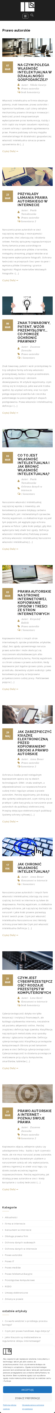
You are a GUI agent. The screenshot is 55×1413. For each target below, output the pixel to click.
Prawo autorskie (30, 88)
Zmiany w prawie (14, 1299)
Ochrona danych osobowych (20, 1242)
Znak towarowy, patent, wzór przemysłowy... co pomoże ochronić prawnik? (34, 332)
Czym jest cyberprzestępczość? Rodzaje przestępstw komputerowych (35, 985)
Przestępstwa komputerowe (20, 1280)
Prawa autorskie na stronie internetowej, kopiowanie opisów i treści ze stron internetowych (34, 602)
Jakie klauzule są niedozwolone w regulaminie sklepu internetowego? (21, 1339)
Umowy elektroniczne (16, 1292)
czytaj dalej (9, 151)
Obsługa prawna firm (16, 1236)
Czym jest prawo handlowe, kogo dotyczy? (27, 1331)
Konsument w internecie (34, 880)
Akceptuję (27, 1389)
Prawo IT (9, 1261)
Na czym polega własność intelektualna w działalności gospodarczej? (35, 72)
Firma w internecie (15, 1223)
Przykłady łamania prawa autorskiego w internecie (33, 199)
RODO (8, 1286)
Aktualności (11, 1217)
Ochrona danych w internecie (21, 1248)
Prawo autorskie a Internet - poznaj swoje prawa (35, 1116)
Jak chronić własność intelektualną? (34, 867)
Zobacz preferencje (27, 1398)
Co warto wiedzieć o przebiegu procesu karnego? (25, 1323)
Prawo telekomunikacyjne (18, 1273)
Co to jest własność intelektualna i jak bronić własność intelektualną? (34, 464)
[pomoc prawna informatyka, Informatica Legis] (27, 6)
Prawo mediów (13, 1267)
